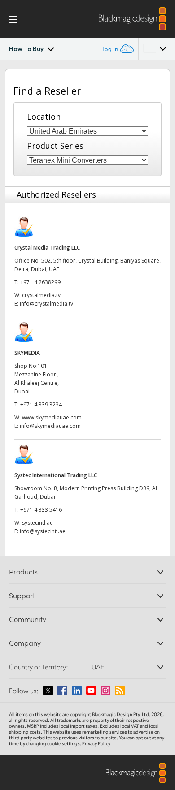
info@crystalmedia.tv (46, 303)
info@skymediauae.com (50, 426)
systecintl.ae (37, 523)
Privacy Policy (96, 743)
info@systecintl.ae (43, 531)
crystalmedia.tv (41, 295)
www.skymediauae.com (52, 417)
